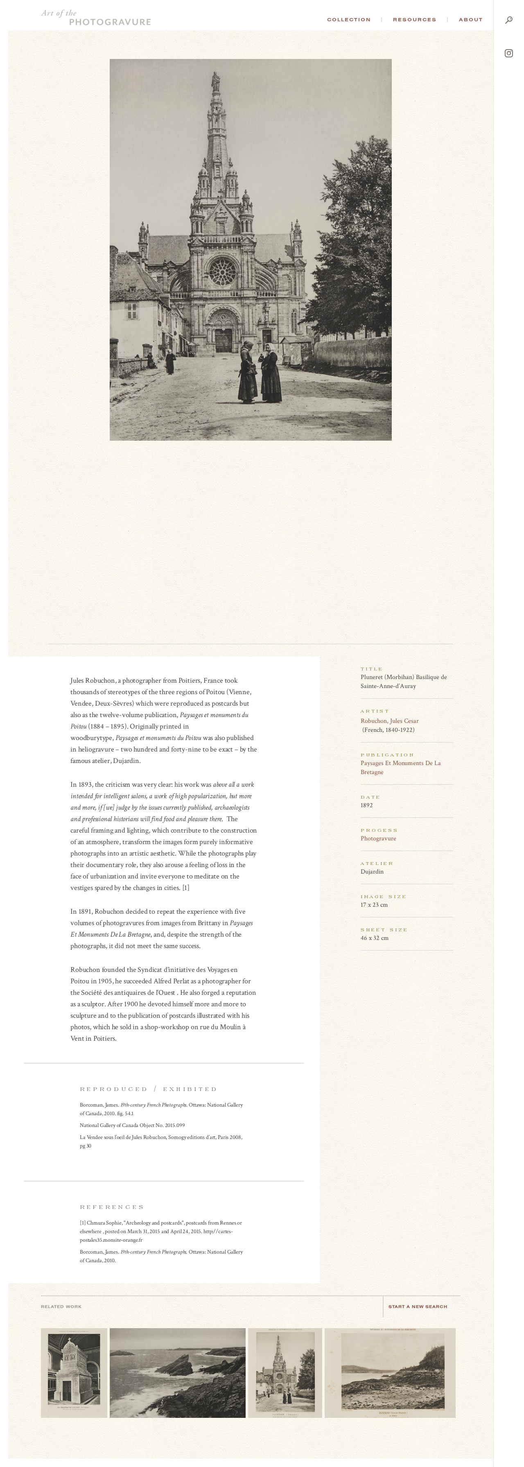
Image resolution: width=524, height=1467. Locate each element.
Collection (349, 19)
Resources (415, 19)
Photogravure (378, 838)
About (471, 19)
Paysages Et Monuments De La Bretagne (401, 768)
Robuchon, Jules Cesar (390, 721)
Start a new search (417, 1306)
